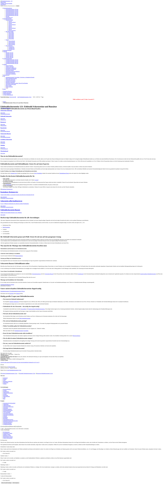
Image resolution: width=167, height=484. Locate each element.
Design (7, 39)
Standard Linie (14, 173)
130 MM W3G (11, 48)
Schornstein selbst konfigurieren (11, 201)
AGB (4, 380)
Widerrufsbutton (6, 396)
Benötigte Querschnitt (10, 82)
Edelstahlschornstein (7, 18)
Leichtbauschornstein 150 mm (12, 61)
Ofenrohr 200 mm (9, 57)
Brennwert (3, 122)
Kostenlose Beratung (7, 91)
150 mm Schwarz (12, 24)
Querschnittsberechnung (8, 419)
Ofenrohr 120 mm (9, 52)
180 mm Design (11, 43)
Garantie (36, 180)
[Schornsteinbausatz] (7, 207)
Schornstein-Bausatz (49, 273)
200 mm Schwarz (12, 30)
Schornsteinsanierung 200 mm (12, 15)
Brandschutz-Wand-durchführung (13, 71)
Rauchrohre (4, 128)
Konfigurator (8, 184)
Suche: (2, 5)
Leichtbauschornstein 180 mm (12, 62)
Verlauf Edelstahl (9, 65)
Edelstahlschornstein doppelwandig (10, 420)
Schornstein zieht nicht (10, 79)
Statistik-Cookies (6, 434)
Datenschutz (5, 382)
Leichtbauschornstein (7, 58)
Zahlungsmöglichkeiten (8, 392)
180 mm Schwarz (12, 28)
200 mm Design (11, 44)
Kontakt (4, 379)
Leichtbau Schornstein (6, 139)
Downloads (5, 395)
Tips (4, 76)
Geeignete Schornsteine (10, 80)
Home (4, 89)
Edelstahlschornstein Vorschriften (21, 330)
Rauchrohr (11, 293)
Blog (4, 398)
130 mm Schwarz (12, 22)
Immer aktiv (12, 446)
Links (7, 87)
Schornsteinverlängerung (8, 406)
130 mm (10, 21)
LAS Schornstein (6, 412)
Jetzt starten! (3, 205)
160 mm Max (11, 35)
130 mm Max (11, 32)
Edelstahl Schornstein (6, 116)
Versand (4, 390)
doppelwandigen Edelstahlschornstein (148, 273)
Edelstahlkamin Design (64, 173)
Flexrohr (7, 16)
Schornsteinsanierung (7, 8)
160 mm (10, 25)
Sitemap (4, 383)
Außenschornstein (7, 405)
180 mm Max (11, 36)
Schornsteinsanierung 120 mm (12, 9)
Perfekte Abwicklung (7, 92)
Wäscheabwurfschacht (7, 421)
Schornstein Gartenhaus (8, 413)
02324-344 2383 (12, 97)
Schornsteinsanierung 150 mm (12, 11)
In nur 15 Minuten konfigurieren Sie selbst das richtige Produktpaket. (15, 203)
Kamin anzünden (9, 86)
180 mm (10, 26)
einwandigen (23, 309)
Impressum (5, 377)
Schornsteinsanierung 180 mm (12, 14)
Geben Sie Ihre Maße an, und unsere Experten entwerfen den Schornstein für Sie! (17, 194)
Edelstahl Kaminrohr (7, 409)
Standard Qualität (9, 19)
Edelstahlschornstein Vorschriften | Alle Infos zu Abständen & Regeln (20, 77)
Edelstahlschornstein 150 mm (7, 291)
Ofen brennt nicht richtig (11, 84)
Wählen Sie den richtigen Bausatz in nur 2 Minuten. (11, 212)
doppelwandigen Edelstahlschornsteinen (36, 309)
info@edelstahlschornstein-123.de (24, 97)
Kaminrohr (5, 417)
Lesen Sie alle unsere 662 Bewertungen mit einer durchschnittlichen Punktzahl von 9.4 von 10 (20, 362)
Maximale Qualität (9, 31)
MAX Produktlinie (38, 173)
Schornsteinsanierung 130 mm (12, 10)
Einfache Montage (7, 93)
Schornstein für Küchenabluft (9, 403)
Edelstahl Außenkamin (14, 301)
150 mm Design (11, 42)
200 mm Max (11, 37)
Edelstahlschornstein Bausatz (10, 210)
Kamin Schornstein (7, 411)
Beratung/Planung (7, 389)
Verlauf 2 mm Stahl (10, 66)
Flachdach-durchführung (11, 69)
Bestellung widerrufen (7, 381)
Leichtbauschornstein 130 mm (12, 59)
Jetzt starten (3, 214)
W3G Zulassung (9, 45)
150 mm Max (11, 34)
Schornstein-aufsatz (10, 70)
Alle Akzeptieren (16, 482)
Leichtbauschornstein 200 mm (12, 63)
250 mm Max (11, 38)
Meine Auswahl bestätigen (6, 482)
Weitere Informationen (7, 438)
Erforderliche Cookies (7, 433)
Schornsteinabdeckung (10, 72)
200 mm (10, 29)
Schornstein (5, 407)
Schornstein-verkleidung (11, 73)
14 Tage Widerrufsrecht (8, 94)
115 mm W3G (11, 46)
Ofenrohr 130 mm (9, 53)
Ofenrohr (5, 51)
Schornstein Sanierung (6, 110)
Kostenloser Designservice (9, 192)
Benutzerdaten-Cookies (8, 436)
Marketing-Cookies (7, 435)
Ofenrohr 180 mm (9, 56)
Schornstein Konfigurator (8, 414)
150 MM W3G (11, 49)
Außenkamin (5, 404)
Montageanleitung (19, 255)
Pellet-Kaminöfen (6, 227)
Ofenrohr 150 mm (9, 55)
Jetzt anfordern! (4, 197)
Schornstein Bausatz (7, 50)
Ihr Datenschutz (6, 432)
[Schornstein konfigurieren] (7, 198)
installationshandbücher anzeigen (7, 284)
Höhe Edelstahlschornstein (11, 78)
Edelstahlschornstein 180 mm (19, 291)
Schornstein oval (9, 17)
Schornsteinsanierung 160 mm (12, 12)
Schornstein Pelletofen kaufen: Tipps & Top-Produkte (17, 83)
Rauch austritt (8, 85)
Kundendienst (6, 391)
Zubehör (5, 64)
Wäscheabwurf (6, 75)
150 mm (10, 23)
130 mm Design (11, 41)
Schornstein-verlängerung (11, 68)
